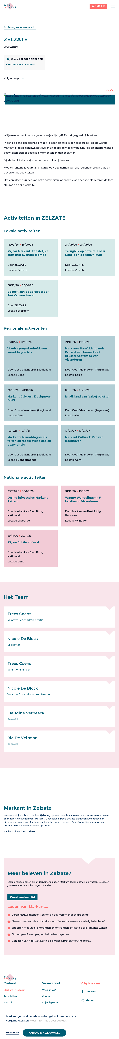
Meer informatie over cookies (48, 1020)
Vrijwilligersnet (50, 1002)
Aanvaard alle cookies (44, 1032)
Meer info (12, 1032)
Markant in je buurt (15, 990)
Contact (46, 996)
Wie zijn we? (49, 990)
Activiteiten (10, 996)
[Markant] (10, 6)
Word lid (8, 1002)
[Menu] (112, 6)
